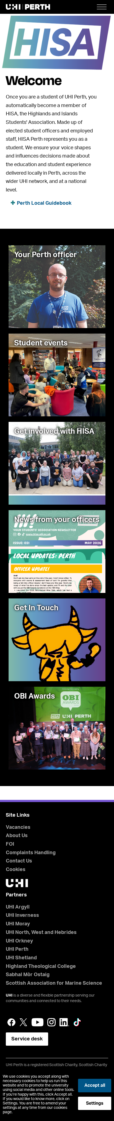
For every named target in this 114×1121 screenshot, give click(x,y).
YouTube (37, 1022)
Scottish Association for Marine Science (54, 983)
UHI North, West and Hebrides (41, 932)
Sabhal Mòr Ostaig (28, 974)
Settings (94, 1103)
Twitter (23, 1022)
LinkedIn (64, 1022)
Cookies (15, 869)
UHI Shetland (21, 957)
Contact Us (19, 861)
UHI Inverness (22, 915)
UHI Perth (17, 949)
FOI (10, 844)
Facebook (11, 1022)
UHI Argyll (18, 907)
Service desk (27, 1039)
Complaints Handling (31, 852)
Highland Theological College (41, 966)
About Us (17, 835)
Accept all (94, 1085)
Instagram (51, 1022)
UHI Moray (18, 924)
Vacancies (18, 827)
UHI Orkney (19, 941)
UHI (9, 995)
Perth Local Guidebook (44, 203)
